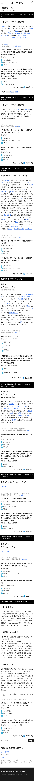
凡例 (19, 46)
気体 (23, 189)
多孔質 (12, 192)
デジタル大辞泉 (5, 14)
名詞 (16, 92)
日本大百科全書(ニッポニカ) (9, 536)
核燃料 (10, 229)
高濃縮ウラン (14, 38)
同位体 (7, 180)
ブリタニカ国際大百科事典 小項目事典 (12, 384)
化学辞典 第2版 (5, 279)
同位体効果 (21, 299)
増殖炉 (16, 229)
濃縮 (16, 31)
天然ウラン (4, 26)
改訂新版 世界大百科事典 (8, 474)
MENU (2, 3)
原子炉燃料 (14, 226)
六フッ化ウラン (21, 406)
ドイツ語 (17, 109)
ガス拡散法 (18, 33)
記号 (21, 322)
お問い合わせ (22, 771)
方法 (9, 33)
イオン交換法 (10, 92)
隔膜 (28, 306)
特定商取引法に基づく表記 (12, 771)
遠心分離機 (7, 215)
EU (19, 35)
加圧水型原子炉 (20, 415)
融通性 (20, 413)
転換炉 (21, 229)
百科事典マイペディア (7, 168)
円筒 (22, 199)
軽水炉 (31, 28)
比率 (27, 182)
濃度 (10, 28)
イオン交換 (4, 35)
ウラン (3, 28)
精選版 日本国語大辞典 (7, 97)
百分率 (31, 185)
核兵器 (14, 420)
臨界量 (30, 411)
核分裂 (27, 109)
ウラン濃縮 (5, 551)
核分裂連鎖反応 (26, 297)
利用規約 (3, 771)
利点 (26, 219)
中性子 (6, 217)
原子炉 (4, 219)
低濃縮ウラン (24, 38)
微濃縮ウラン (13, 313)
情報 (16, 46)
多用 (16, 222)
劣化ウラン (28, 229)
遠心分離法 (27, 33)
